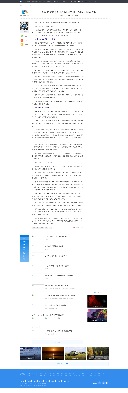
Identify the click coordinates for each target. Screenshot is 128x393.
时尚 (54, 375)
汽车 (83, 373)
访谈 (62, 373)
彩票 (45, 375)
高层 (41, 373)
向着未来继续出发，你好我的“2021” (57, 236)
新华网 (21, 5)
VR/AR (87, 375)
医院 (46, 227)
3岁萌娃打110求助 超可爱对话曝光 (56, 285)
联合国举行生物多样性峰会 (45, 1)
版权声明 (47, 381)
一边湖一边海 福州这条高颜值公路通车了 (58, 331)
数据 (79, 375)
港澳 (66, 373)
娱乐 (50, 375)
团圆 (50, 227)
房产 (87, 373)
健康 (70, 375)
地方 (33, 373)
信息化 (75, 375)
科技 (95, 373)
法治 (24, 259)
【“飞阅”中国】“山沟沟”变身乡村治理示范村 (60, 295)
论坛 (103, 373)
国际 (24, 247)
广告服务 (59, 381)
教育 (91, 373)
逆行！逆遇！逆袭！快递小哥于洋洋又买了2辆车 (48, 315)
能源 (99, 373)
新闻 (24, 241)
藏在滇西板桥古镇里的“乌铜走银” (56, 305)
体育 (58, 375)
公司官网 (29, 381)
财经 (24, 244)
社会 (24, 256)
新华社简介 (22, 381)
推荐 (24, 238)
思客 (29, 375)
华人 (74, 373)
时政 (26, 5)
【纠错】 (74, 227)
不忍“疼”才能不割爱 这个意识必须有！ (58, 266)
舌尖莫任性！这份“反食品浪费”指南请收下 (59, 276)
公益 (95, 375)
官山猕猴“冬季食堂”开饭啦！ (54, 246)
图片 (24, 253)
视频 (41, 375)
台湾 (70, 373)
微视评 (91, 375)
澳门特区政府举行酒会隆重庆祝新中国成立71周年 (64, 1)
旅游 (66, 375)
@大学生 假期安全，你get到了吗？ (57, 256)
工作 (38, 227)
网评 (24, 250)
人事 (45, 373)
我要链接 (41, 381)
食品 (62, 375)
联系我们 (35, 381)
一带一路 (104, 375)
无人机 (99, 375)
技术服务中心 (66, 381)
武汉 (34, 227)
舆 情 (83, 375)
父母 (42, 227)
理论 (50, 373)
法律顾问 (53, 381)
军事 (58, 373)
